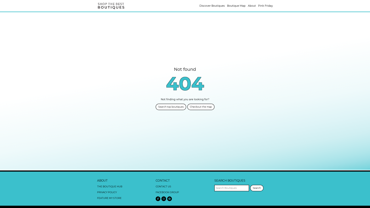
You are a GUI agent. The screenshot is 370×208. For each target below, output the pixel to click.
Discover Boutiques (212, 5)
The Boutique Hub (109, 186)
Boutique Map (236, 5)
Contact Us (163, 186)
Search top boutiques (171, 106)
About (252, 5)
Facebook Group (167, 192)
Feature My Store (109, 198)
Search (257, 188)
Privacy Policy (107, 192)
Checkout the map (201, 106)
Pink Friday (265, 5)
